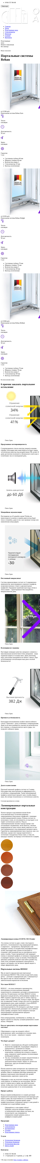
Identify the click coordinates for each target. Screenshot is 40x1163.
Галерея (7, 36)
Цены (7, 28)
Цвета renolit (9, 1146)
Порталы (8, 34)
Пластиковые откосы (12, 1132)
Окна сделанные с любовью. (20, 1159)
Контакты (8, 37)
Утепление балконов (12, 1142)
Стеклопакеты (10, 32)
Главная (7, 26)
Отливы (8, 1130)
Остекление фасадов (12, 1144)
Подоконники (10, 1128)
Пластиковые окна (11, 30)
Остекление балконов (12, 1140)
